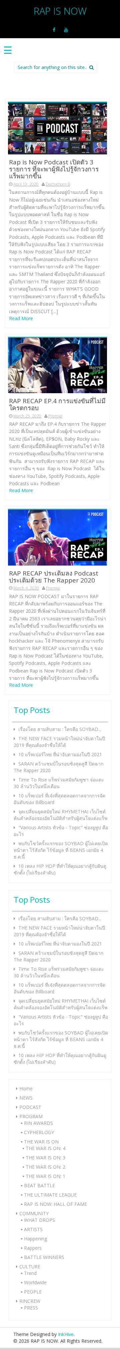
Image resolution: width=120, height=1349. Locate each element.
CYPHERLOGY (39, 1132)
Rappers (33, 1248)
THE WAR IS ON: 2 (45, 1167)
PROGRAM (31, 1116)
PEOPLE (33, 1292)
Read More (21, 318)
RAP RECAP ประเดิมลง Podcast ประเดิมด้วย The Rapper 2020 (53, 577)
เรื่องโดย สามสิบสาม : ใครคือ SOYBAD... (59, 729)
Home (26, 1088)
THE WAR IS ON (41, 1141)
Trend (30, 1273)
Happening (35, 1238)
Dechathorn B (58, 184)
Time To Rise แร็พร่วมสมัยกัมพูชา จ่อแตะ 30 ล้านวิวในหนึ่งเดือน (59, 782)
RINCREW (29, 1301)
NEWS (26, 1098)
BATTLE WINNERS (44, 1257)
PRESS (31, 1307)
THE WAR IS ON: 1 (45, 1176)
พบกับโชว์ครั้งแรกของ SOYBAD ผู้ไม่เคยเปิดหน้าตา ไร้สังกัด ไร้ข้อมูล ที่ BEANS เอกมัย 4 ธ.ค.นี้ (61, 850)
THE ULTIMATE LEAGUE (50, 1195)
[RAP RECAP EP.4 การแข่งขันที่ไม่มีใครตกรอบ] (57, 365)
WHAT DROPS (39, 1220)
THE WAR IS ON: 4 (45, 1148)
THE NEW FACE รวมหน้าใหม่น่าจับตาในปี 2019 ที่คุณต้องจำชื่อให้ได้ (59, 741)
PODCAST (30, 1107)
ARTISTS (33, 1229)
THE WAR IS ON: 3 (45, 1157)
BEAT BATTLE (39, 1185)
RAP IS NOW (60, 10)
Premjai (55, 416)
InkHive (66, 1334)
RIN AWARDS (38, 1123)
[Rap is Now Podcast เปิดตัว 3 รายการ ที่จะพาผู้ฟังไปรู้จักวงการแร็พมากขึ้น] (57, 128)
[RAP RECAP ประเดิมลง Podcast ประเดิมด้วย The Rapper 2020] (57, 537)
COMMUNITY (34, 1213)
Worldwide (35, 1282)
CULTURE (29, 1266)
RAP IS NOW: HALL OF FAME (55, 1204)
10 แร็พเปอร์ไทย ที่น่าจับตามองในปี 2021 (60, 754)
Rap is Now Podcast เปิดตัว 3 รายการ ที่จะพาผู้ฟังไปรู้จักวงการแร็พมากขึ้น (54, 169)
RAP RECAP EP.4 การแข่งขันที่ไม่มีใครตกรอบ (57, 404)
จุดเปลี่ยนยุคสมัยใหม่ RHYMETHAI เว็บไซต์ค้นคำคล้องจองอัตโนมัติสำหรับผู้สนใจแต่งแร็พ (60, 814)
